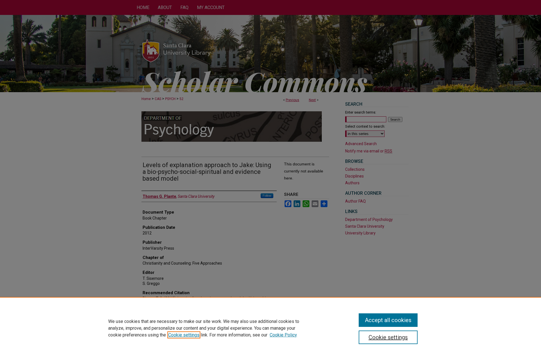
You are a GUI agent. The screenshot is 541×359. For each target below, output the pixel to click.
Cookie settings (183, 335)
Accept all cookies (388, 320)
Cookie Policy (283, 335)
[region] (270, 328)
